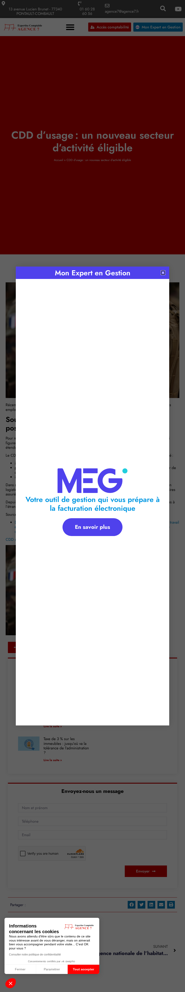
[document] (92, 496)
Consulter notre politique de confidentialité (35, 954)
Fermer (20, 969)
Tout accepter (83, 969)
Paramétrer (52, 969)
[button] (10, 983)
